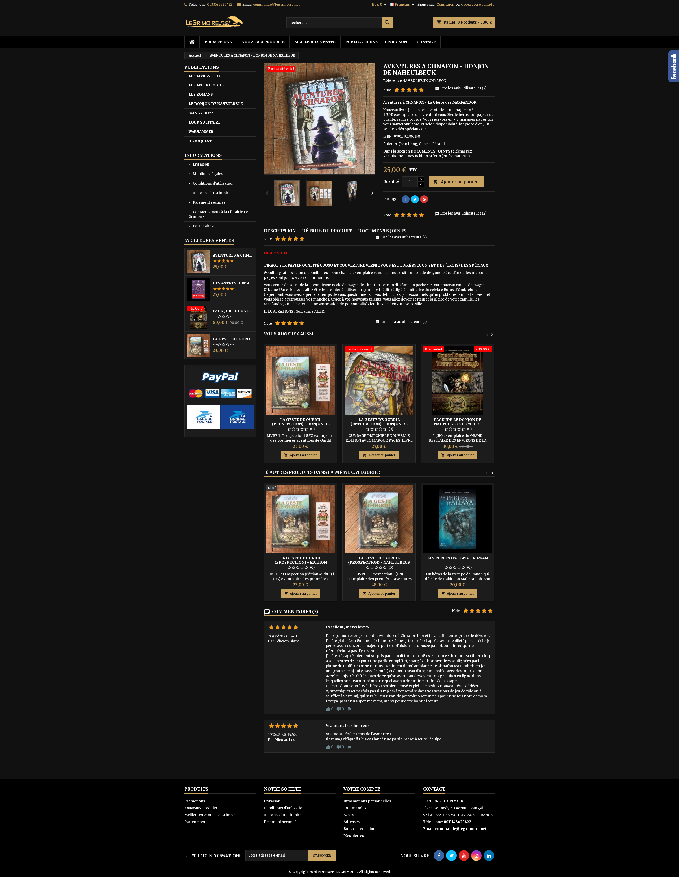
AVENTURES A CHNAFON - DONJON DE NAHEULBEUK (233, 255)
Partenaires (203, 226)
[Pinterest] (424, 199)
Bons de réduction (359, 829)
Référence (392, 81)
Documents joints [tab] (382, 230)
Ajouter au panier (455, 181)
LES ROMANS (201, 94)
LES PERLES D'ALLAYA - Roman (457, 558)
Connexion (445, 4)
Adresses (351, 822)
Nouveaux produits (263, 42)
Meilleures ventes (315, 42)
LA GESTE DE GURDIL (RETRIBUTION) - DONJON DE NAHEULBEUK (379, 424)
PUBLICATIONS (360, 42)
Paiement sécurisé (208, 202)
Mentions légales (207, 174)
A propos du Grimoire (211, 193)
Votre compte (361, 789)
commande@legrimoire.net (276, 4)
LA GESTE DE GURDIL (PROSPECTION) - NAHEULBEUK (379, 560)
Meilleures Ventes (209, 240)
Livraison (396, 42)
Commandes (354, 808)
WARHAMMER (201, 131)
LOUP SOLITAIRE (204, 122)
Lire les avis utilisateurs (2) (460, 88)
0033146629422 (219, 4)
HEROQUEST (200, 141)
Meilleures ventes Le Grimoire (210, 815)
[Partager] (406, 199)
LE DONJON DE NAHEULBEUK (216, 104)
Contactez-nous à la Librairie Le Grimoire (218, 214)
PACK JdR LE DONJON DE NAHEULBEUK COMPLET (233, 311)
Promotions (218, 42)
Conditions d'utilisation (212, 183)
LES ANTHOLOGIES (207, 85)
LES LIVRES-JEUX (204, 76)
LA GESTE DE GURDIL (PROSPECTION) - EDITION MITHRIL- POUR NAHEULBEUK (300, 562)
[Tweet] (415, 199)
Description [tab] (280, 230)
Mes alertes (353, 835)
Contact (426, 42)
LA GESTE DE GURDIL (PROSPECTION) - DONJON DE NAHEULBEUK (233, 339)
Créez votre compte (477, 4)
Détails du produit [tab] (327, 230)
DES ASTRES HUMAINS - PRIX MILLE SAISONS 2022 (233, 283)
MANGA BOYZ (201, 113)
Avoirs (348, 815)
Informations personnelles (367, 801)
